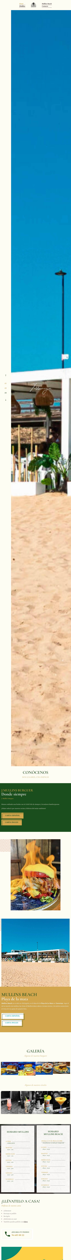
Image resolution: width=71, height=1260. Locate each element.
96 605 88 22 (18, 1235)
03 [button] (6, 393)
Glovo (26, 1222)
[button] (5, 376)
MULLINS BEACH (19, 994)
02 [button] (6, 388)
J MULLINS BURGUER (17, 790)
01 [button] (6, 383)
